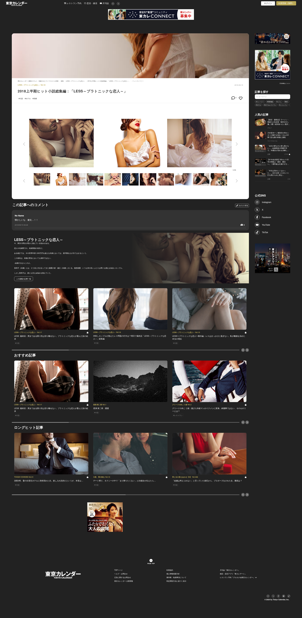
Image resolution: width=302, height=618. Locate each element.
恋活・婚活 (91, 3)
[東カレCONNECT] (151, 14)
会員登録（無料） (286, 3)
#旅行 (286, 102)
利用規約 (169, 570)
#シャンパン (283, 105)
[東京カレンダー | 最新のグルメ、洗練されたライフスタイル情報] (35, 4)
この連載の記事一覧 (23, 279)
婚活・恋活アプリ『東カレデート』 (233, 574)
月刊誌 (105, 3)
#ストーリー (260, 102)
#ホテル (258, 105)
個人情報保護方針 (173, 574)
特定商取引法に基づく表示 (176, 581)
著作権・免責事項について (176, 577)
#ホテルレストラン (270, 105)
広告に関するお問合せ (122, 577)
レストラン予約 (74, 3)
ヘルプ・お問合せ (121, 574)
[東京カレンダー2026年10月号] (105, 517)
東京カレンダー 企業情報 (123, 581)
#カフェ (278, 102)
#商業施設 (270, 102)
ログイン (268, 3)
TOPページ (118, 570)
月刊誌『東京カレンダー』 (230, 570)
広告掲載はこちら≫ (285, 83)
